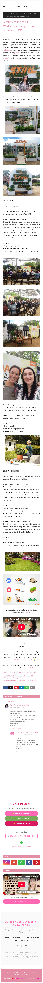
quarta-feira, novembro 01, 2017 (18, 707)
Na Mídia (30, 675)
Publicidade (22, 680)
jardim (16, 53)
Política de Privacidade (22, 974)
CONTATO (24, 940)
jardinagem (7, 50)
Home (9, 972)
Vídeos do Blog (32, 680)
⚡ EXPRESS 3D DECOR (21, 824)
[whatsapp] (21, 862)
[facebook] (29, 862)
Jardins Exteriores (9, 675)
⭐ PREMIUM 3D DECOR (21, 813)
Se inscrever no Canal (21, 901)
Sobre (16, 972)
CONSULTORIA (18, 938)
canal (26, 613)
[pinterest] (36, 862)
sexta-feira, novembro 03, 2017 (24, 734)
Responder (13, 728)
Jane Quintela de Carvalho (19, 705)
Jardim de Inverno (31, 672)
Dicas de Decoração (18, 14)
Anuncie (24, 972)
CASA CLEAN (21, 6)
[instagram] (6, 862)
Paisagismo (7, 678)
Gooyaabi (37, 978)
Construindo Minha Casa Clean (27, 732)
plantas (5, 58)
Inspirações (21, 672)
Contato (33, 972)
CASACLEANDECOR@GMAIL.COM (20, 660)
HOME (7, 938)
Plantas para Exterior (18, 678)
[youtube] (14, 862)
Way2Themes (20, 978)
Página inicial (8, 14)
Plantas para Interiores (10, 680)
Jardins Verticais (21, 675)
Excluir (19, 728)
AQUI (32, 668)
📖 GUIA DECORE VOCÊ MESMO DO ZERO (22, 837)
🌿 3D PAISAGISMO (21, 819)
